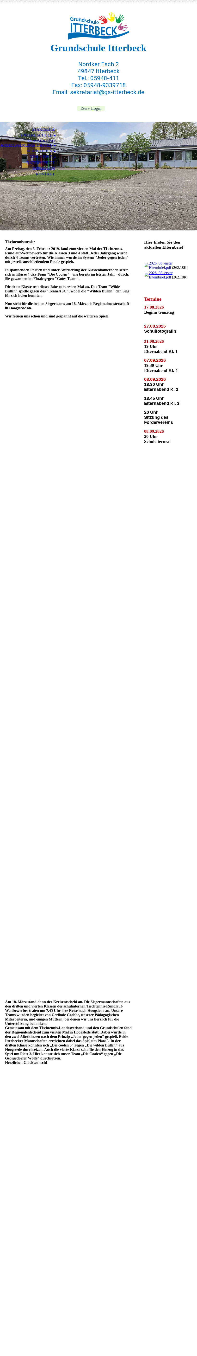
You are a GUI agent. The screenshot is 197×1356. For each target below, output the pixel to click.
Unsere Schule (36, 135)
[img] (98, 26)
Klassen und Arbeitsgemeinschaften (27, 143)
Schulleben (39, 151)
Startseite (43, 129)
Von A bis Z (41, 157)
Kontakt (45, 174)
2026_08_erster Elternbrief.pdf (160, 265)
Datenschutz (40, 163)
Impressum (43, 168)
